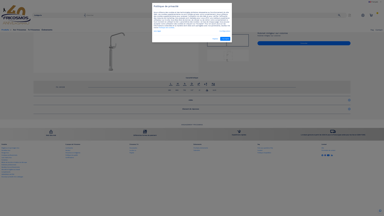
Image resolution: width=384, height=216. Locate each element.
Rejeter (215, 39)
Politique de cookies (166, 27)
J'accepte (225, 39)
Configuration (225, 31)
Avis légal (157, 31)
